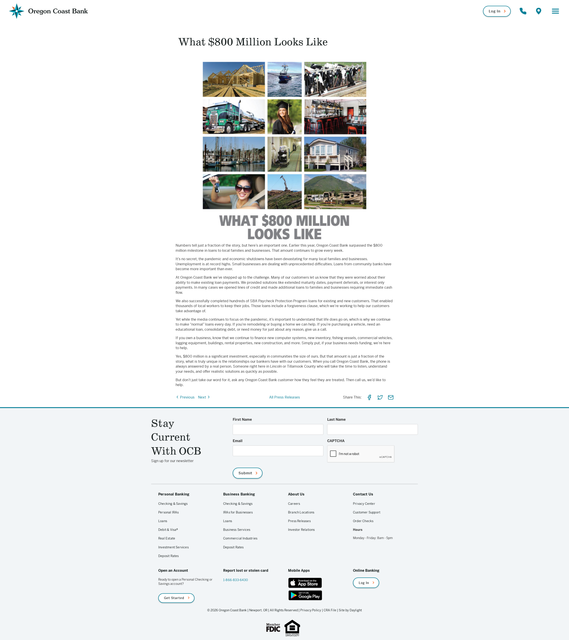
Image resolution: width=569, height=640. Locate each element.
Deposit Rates (168, 556)
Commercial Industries (240, 538)
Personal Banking (173, 494)
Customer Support (366, 512)
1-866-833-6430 (235, 580)
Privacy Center (364, 504)
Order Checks (363, 521)
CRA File (330, 610)
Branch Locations (301, 512)
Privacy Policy (310, 610)
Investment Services (173, 547)
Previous (186, 397)
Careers (294, 504)
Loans (162, 521)
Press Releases (299, 521)
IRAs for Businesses (238, 512)
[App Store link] (317, 583)
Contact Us (363, 494)
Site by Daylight (350, 610)
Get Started (174, 598)
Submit (245, 473)
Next (202, 397)
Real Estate (166, 538)
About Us (296, 494)
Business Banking (239, 494)
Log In (495, 11)
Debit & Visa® (168, 530)
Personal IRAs (168, 512)
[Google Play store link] (317, 595)
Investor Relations (301, 530)
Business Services (236, 530)
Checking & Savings (173, 504)
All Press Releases (284, 397)
